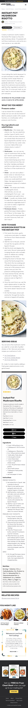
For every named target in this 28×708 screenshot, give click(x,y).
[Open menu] (25, 4)
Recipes (3, 9)
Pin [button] (15, 433)
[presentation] (6, 614)
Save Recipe (18, 27)
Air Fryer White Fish (10, 360)
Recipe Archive (14, 702)
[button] (4, 392)
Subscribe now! (19, 1)
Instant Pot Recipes (10, 9)
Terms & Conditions (10, 700)
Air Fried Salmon (9, 355)
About (12, 698)
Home (7, 698)
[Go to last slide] (1, 617)
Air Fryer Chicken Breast (12, 357)
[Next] (26, 617)
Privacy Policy (19, 698)
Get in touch (19, 700)
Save (14, 437)
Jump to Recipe (7, 27)
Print (14, 430)
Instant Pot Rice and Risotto (20, 9)
